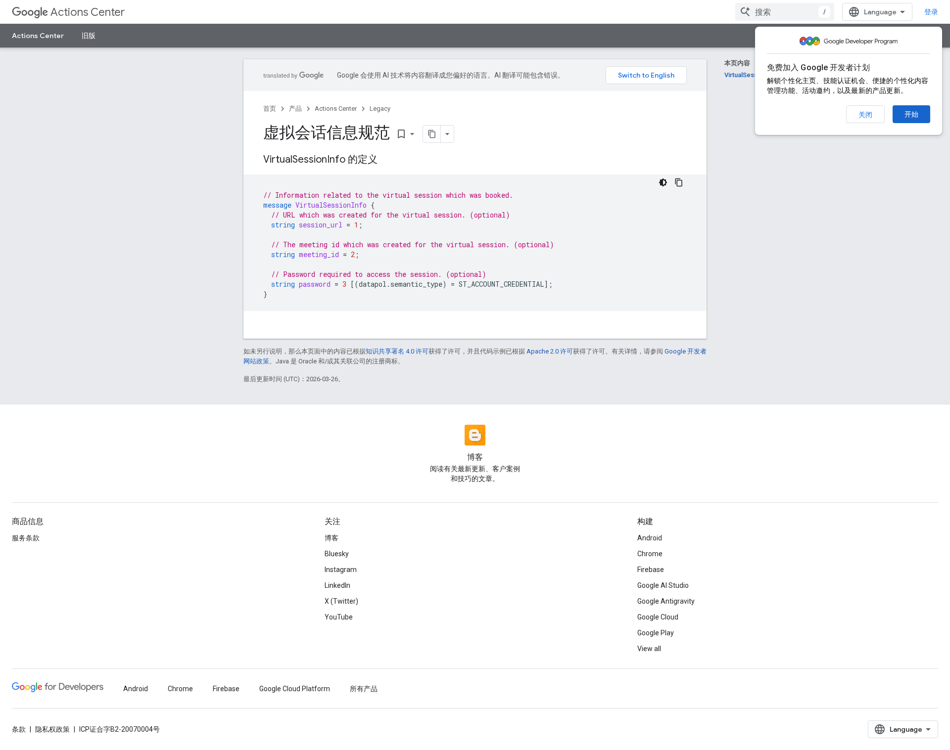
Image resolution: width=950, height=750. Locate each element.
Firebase (650, 570)
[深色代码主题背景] (663, 182)
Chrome (650, 554)
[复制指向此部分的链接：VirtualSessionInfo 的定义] (387, 160)
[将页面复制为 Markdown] (432, 134)
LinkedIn (337, 585)
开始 (911, 114)
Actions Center (87, 12)
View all (649, 649)
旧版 (88, 35)
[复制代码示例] (679, 182)
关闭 (865, 114)
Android (649, 538)
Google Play (655, 633)
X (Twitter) (341, 601)
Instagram (341, 570)
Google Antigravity (666, 601)
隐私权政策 (52, 729)
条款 (19, 729)
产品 (295, 108)
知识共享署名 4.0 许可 (397, 351)
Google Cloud (657, 617)
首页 (269, 108)
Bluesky (337, 554)
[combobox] (784, 12)
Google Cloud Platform (294, 689)
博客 (331, 538)
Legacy (380, 108)
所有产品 (364, 689)
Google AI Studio (663, 585)
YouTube (339, 617)
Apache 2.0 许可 (549, 351)
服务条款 (26, 538)
